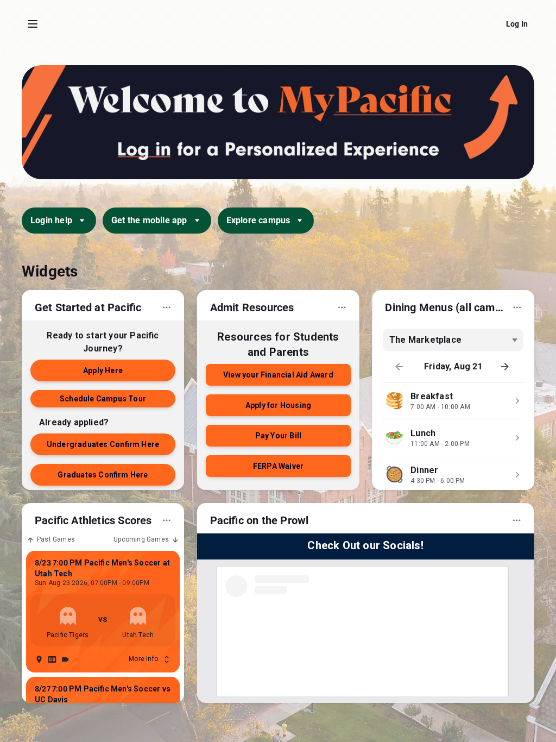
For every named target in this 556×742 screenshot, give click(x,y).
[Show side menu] (32, 24)
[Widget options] (166, 307)
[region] (278, 392)
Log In (517, 24)
